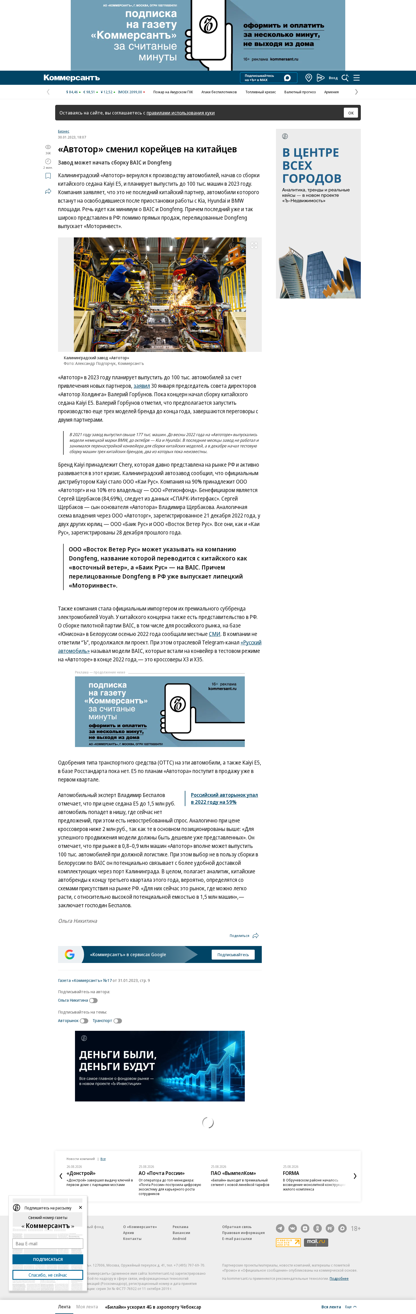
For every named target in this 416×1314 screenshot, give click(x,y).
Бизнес (63, 131)
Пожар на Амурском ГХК (173, 91)
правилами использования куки (181, 112)
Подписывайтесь (233, 954)
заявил (142, 385)
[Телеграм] (280, 1228)
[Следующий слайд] (355, 1176)
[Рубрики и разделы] (356, 77)
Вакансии (181, 1232)
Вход (333, 77)
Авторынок (68, 1020)
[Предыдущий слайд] (61, 1176)
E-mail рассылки (237, 1238)
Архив (128, 1232)
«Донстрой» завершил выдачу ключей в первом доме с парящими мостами (100, 1182)
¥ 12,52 (106, 91)
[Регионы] (309, 77)
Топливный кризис (260, 91)
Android (179, 1238)
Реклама (180, 1226)
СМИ (214, 634)
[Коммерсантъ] (72, 78)
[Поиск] (345, 77)
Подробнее (339, 1278)
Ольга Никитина (73, 1000)
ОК (351, 113)
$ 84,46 (72, 91)
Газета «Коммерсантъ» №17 (85, 980)
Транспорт (102, 1020)
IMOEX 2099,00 (130, 91)
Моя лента (87, 1307)
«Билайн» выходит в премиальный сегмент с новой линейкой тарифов (240, 1182)
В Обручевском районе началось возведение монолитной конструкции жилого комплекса (314, 1184)
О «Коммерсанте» (140, 1226)
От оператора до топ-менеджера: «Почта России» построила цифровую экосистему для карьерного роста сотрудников (170, 1186)
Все (103, 1159)
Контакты (132, 1238)
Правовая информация (243, 1232)
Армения (331, 91)
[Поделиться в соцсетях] (48, 191)
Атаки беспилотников (219, 91)
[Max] (342, 1228)
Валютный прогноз (300, 91)
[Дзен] (305, 1228)
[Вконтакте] (292, 1228)
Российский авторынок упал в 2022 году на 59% (224, 798)
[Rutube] (330, 1228)
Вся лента (331, 1306)
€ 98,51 (89, 91)
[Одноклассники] (317, 1228)
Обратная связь (237, 1226)
